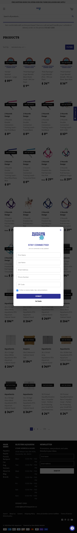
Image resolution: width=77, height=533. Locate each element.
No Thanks (38, 301)
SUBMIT (38, 296)
